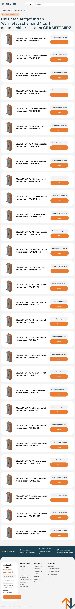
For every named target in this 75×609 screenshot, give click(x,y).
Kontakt (22, 569)
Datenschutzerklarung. (8, 583)
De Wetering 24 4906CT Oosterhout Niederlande (25, 580)
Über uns (22, 566)
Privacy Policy (5, 590)
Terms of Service (6, 592)
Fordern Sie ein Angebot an (59, 37)
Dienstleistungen (38, 579)
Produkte (36, 582)
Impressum (51, 577)
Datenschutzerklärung (54, 571)
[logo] (8, 4)
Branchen (36, 576)
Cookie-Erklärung (52, 574)
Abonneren (12, 597)
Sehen (59, 42)
